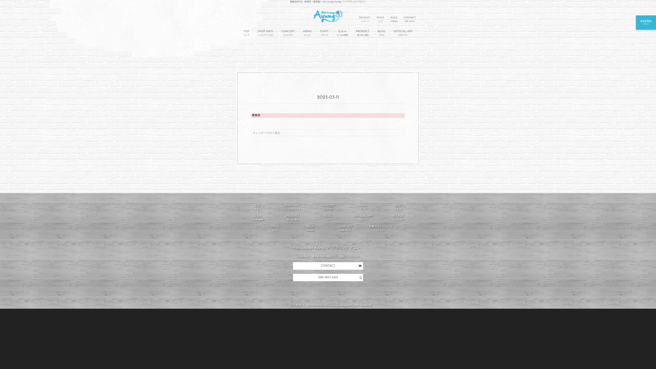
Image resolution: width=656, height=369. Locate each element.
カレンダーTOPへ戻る (266, 133)
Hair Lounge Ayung (336, 305)
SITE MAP (295, 305)
